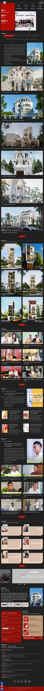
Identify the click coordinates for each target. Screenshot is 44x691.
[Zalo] (2, 683)
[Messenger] (2, 689)
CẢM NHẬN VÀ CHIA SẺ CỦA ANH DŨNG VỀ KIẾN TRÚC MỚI (14, 555)
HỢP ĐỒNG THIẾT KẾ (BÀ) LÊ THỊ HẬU (10, 345)
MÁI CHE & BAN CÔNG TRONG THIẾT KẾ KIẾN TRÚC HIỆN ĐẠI (13, 426)
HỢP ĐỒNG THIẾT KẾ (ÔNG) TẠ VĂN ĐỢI (11, 379)
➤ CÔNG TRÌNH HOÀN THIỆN (9, 242)
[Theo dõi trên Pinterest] (26, 681)
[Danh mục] (41, 1)
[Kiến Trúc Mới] (4, 2)
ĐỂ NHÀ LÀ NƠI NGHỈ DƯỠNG (8, 176)
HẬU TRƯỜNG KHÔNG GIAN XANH (31, 512)
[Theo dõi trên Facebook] (14, 681)
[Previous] (17, 21)
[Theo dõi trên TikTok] (22, 681)
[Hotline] (2, 686)
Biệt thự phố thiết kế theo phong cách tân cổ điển (13, 120)
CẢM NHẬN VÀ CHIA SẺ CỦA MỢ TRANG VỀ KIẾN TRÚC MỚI (35, 541)
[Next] (42, 21)
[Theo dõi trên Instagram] (18, 681)
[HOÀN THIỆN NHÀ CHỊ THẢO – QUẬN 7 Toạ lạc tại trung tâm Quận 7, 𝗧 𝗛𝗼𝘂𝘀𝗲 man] (11, 256)
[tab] (9, 35)
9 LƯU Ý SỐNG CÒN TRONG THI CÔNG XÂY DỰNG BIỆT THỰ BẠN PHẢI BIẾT (14, 412)
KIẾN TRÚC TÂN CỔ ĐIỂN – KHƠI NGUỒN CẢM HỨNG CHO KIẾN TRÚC (17, 148)
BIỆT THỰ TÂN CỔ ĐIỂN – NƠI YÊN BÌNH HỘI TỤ (15, 45)
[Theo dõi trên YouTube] (29, 681)
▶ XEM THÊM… (13, 580)
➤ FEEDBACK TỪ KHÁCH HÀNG (9, 522)
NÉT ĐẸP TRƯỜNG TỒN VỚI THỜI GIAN (11, 92)
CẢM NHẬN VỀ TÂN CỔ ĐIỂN (8, 204)
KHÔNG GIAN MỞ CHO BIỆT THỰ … (10, 232)
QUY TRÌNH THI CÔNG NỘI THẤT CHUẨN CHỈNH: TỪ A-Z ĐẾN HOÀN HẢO (36, 412)
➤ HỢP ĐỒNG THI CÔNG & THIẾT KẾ (11, 330)
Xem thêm (22, 236)
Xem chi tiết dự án (8, 63)
